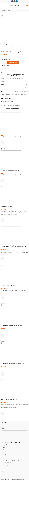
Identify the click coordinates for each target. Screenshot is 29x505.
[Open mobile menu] (1, 5)
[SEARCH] (26, 10)
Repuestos (7, 47)
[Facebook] (3, 424)
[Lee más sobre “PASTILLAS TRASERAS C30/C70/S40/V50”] (2, 374)
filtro (7, 70)
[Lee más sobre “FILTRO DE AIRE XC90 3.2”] (2, 297)
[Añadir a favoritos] (2, 139)
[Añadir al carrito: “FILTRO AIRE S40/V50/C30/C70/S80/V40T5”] (2, 258)
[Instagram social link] (14, 1)
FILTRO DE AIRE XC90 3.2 (8, 285)
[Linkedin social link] (17, 1)
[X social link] (8, 73)
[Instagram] (7, 424)
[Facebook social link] (12, 1)
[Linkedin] (10, 424)
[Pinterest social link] (10, 73)
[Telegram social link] (13, 73)
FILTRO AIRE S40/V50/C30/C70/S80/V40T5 (13, 246)
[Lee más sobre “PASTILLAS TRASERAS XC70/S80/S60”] (2, 336)
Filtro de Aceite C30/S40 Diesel (10, 400)
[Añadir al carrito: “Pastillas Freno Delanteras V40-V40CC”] (2, 142)
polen (10, 70)
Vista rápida (2, 146)
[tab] (8, 74)
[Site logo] (14, 5)
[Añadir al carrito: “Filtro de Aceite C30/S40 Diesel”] (2, 413)
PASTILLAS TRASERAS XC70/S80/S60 (11, 325)
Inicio (2, 47)
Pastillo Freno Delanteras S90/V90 (11, 170)
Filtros (13, 47)
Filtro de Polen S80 (6, 206)
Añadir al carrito (12, 62)
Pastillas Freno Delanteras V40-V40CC (12, 132)
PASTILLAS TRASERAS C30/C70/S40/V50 (12, 363)
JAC (2, 49)
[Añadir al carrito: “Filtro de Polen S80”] (2, 220)
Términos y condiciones (14, 442)
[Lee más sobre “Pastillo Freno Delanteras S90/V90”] (2, 180)
